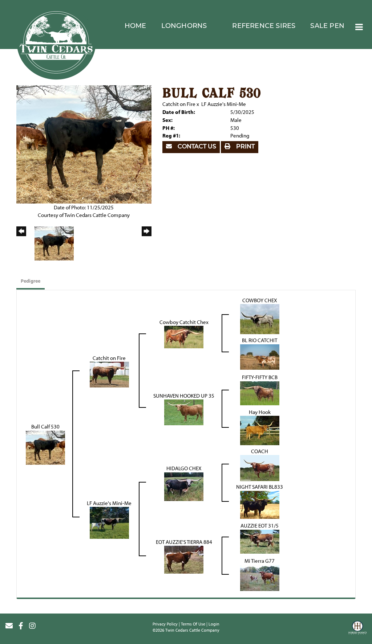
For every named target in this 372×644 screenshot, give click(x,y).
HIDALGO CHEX (184, 468)
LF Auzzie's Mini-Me (223, 104)
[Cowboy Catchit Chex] (183, 336)
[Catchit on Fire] (109, 373)
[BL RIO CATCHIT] (259, 356)
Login (214, 624)
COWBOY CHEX (259, 300)
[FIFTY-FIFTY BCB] (259, 392)
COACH (259, 451)
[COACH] (259, 467)
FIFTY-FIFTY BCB (260, 377)
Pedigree (30, 281)
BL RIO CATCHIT (259, 340)
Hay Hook (260, 412)
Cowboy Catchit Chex (184, 322)
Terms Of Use (193, 624)
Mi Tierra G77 (259, 560)
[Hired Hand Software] (357, 629)
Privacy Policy (165, 624)
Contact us (196, 147)
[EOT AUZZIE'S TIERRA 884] (183, 558)
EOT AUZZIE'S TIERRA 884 (184, 541)
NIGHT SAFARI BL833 (259, 486)
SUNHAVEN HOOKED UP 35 (183, 395)
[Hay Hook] (259, 430)
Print (245, 147)
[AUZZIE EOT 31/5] (259, 540)
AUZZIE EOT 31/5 (259, 525)
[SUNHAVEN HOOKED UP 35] (183, 412)
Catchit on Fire (178, 104)
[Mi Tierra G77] (259, 577)
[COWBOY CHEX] (259, 318)
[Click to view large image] (83, 143)
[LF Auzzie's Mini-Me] (109, 522)
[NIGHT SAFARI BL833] (259, 504)
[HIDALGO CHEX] (183, 486)
